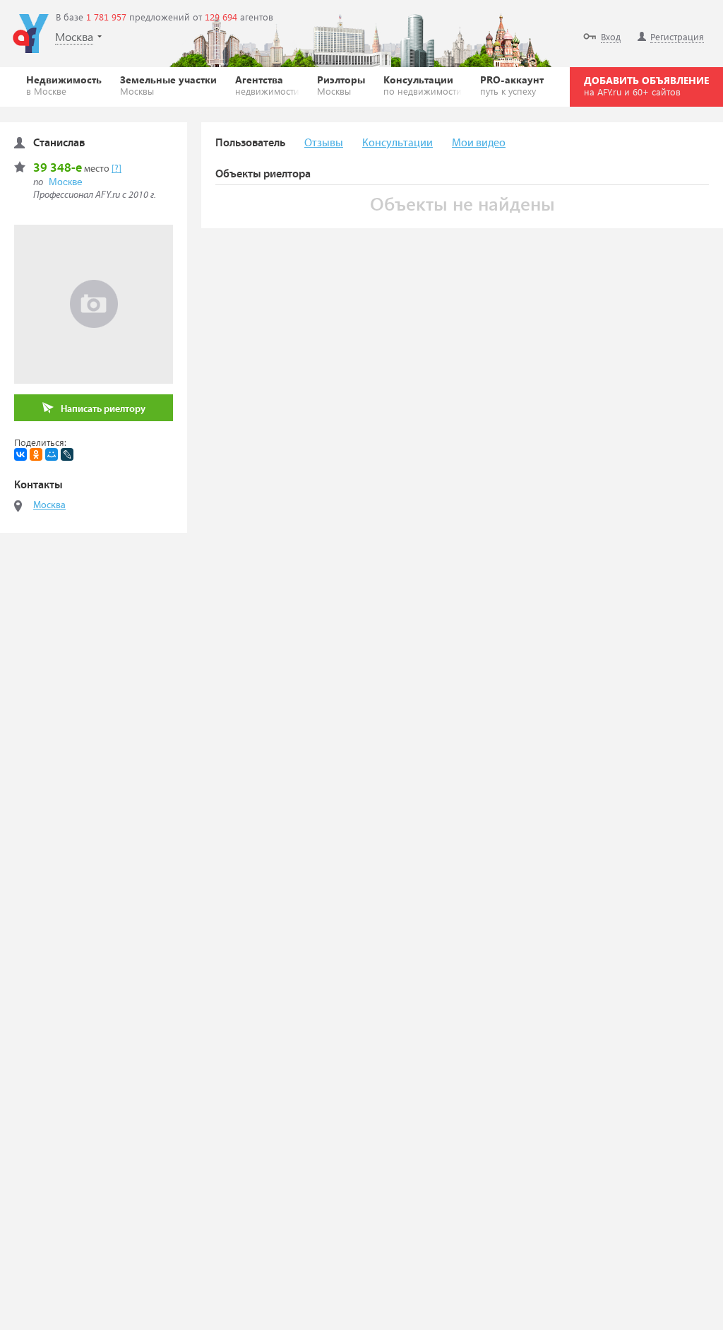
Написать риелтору (103, 409)
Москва (49, 505)
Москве (66, 181)
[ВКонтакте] (20, 454)
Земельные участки (168, 85)
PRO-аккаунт (512, 85)
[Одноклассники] (36, 454)
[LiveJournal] (67, 454)
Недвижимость (64, 85)
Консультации (422, 85)
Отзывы (323, 143)
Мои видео (479, 143)
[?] (116, 169)
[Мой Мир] (51, 454)
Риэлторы (341, 85)
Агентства (267, 85)
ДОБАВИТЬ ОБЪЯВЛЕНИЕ (646, 85)
